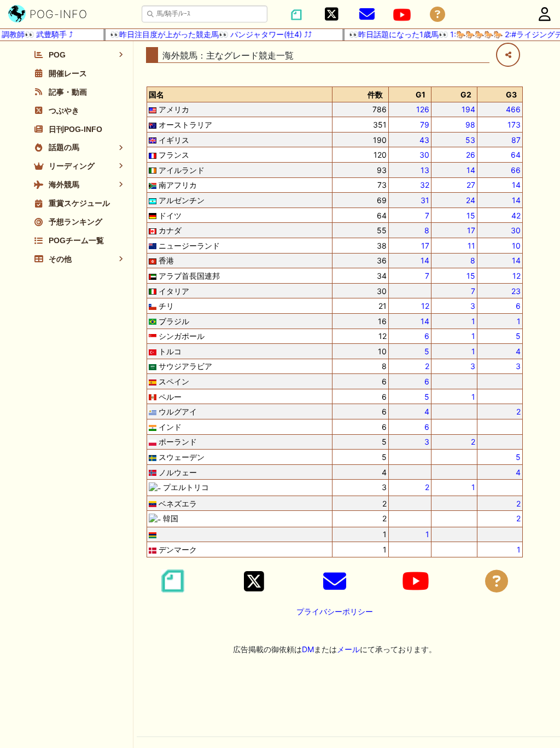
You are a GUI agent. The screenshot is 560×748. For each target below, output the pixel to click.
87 (516, 140)
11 (471, 245)
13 (425, 170)
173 (514, 124)
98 (470, 124)
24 (470, 200)
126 (422, 109)
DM (308, 649)
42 (516, 215)
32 (424, 184)
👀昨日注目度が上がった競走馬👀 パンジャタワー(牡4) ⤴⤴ (205, 34)
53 (470, 140)
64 (516, 154)
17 (471, 230)
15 (470, 215)
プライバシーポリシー (334, 611)
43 (424, 140)
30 (424, 154)
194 (468, 109)
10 (516, 245)
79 (424, 124)
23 (516, 291)
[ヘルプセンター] (437, 14)
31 (425, 200)
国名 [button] (156, 94)
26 (470, 154)
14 (470, 170)
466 (513, 109)
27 (470, 184)
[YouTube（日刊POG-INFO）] (402, 15)
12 (516, 275)
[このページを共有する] (508, 55)
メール (348, 649)
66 (516, 170)
